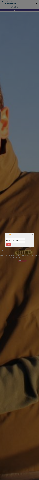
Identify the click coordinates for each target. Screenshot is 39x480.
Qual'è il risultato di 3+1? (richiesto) (12, 240)
